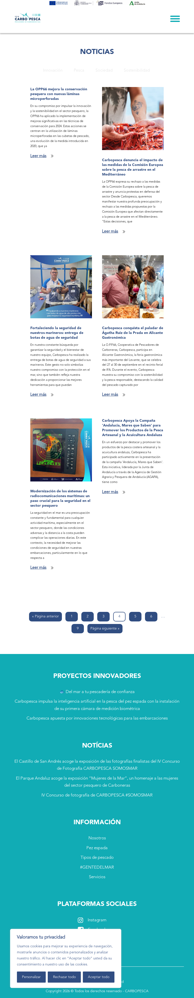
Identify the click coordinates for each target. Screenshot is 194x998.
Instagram (97, 920)
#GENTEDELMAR (97, 867)
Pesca (79, 71)
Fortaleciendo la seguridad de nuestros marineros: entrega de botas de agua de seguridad (56, 332)
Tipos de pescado (97, 858)
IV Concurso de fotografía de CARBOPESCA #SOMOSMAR (97, 795)
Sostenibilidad (137, 71)
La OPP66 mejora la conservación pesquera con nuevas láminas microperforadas (58, 94)
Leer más (38, 156)
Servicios (97, 877)
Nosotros (97, 838)
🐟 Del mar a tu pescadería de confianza (97, 692)
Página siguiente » (104, 628)
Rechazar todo (64, 977)
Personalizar (31, 977)
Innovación (53, 71)
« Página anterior (45, 616)
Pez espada (97, 848)
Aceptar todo (98, 977)
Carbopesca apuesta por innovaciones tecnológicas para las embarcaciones (97, 718)
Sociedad (104, 71)
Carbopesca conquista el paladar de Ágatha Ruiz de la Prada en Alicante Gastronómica (132, 332)
